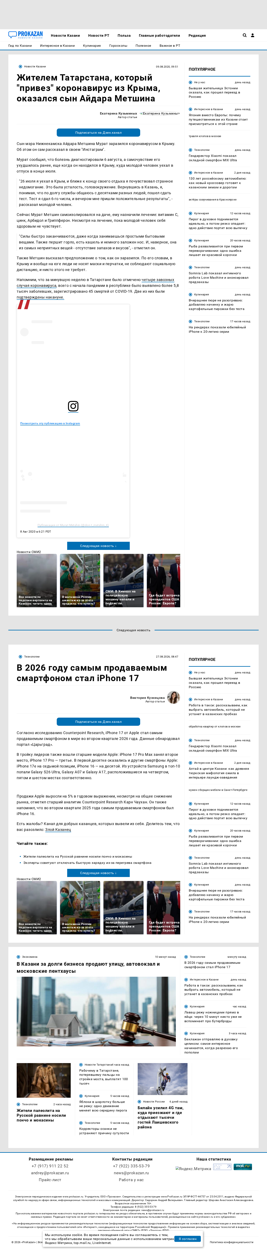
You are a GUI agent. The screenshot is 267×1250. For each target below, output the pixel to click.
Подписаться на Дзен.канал (98, 133)
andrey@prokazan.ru (50, 1173)
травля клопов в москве (205, 136)
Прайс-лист (50, 1179)
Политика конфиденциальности (231, 1242)
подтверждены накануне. (40, 297)
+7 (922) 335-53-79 (131, 1166)
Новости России (154, 1101)
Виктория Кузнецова (147, 698)
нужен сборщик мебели (205, 789)
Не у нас (199, 82)
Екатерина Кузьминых (118, 113)
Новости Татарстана (98, 1064)
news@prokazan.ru (131, 1173)
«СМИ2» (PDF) (139, 1230)
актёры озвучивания (202, 199)
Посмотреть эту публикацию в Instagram (50, 423)
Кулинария (201, 213)
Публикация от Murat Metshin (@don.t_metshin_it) (73, 525)
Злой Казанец (58, 829)
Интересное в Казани (208, 109)
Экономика (29, 956)
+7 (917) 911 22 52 (50, 1166)
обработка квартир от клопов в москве (215, 726)
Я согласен (188, 1239)
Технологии (202, 150)
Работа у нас (131, 1179)
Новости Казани (35, 66)
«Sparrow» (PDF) (159, 1230)
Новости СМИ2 (29, 552)
